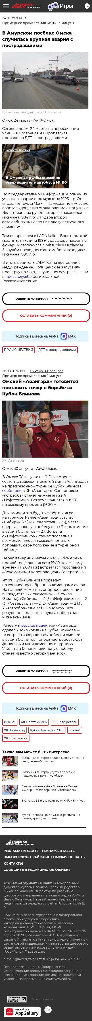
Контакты (13, 863)
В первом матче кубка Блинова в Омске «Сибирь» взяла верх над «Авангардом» (49, 788)
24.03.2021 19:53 (14, 18)
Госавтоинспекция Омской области (31, 112)
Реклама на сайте (21, 851)
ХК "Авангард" (13, 460)
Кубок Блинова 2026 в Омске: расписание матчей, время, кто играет (50, 816)
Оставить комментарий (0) (46, 316)
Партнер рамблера (42, 999)
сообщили (12, 491)
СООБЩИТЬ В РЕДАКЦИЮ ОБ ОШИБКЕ (37, 870)
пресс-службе (18, 276)
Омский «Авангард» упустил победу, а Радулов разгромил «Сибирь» (48, 773)
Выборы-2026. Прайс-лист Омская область (44, 857)
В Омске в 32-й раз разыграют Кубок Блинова (53, 800)
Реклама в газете (58, 851)
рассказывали (34, 625)
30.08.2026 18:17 (14, 371)
